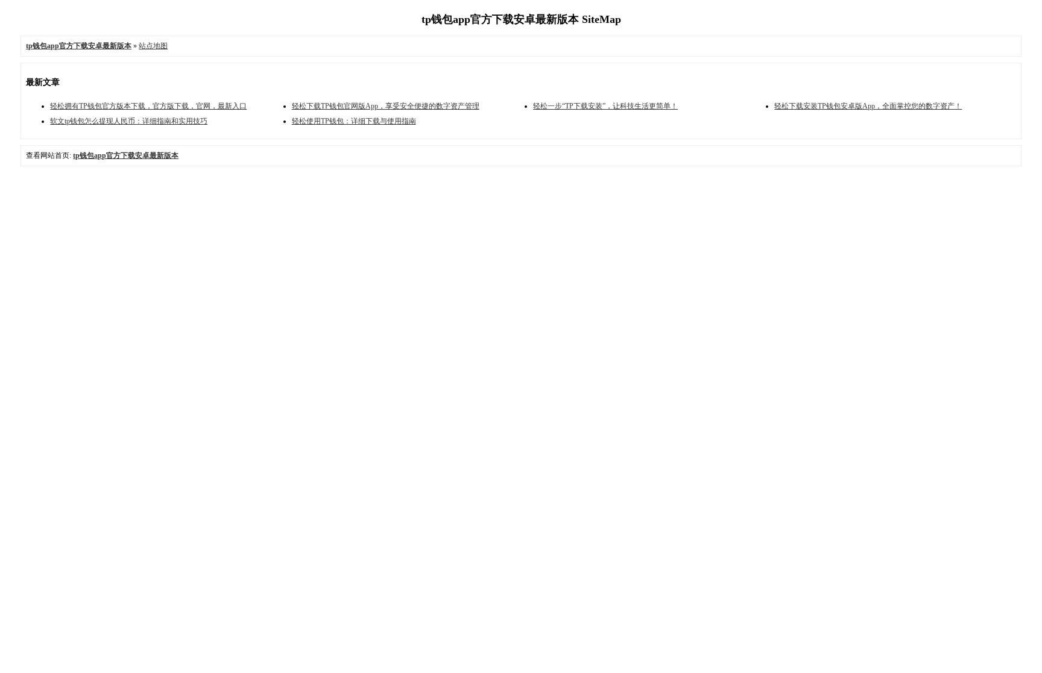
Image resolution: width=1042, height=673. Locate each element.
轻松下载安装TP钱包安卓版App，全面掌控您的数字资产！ (868, 106)
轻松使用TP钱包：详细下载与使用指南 (354, 121)
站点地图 (153, 46)
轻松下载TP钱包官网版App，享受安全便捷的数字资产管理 (385, 106)
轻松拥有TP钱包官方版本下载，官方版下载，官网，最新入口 (148, 106)
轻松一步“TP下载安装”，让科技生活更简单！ (605, 106)
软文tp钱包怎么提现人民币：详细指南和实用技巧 (128, 121)
